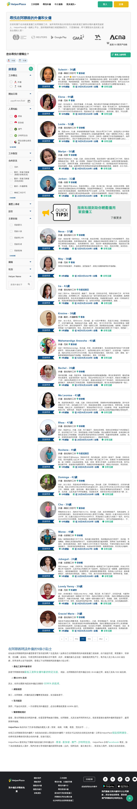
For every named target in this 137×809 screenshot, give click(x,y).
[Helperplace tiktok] (120, 779)
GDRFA (47, 683)
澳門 (74, 742)
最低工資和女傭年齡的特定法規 (41, 672)
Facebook (113, 742)
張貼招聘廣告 (119, 733)
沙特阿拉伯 (84, 742)
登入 (105, 4)
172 (76, 639)
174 (89, 639)
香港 (58, 742)
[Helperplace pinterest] (127, 779)
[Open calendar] (29, 101)
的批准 (55, 683)
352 (101, 639)
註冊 (121, 4)
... (71, 639)
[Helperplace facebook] (105, 779)
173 (82, 639)
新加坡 (66, 742)
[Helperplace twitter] (112, 779)
